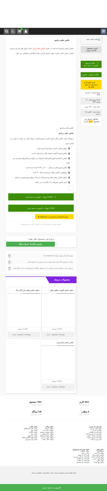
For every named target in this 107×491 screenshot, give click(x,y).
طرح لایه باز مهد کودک (94, 437)
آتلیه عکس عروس (96, 428)
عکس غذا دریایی (38, 48)
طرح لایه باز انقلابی (83, 460)
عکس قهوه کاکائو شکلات (29, 437)
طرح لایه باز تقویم (83, 455)
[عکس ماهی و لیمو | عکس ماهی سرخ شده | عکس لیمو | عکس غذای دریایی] (53, 19)
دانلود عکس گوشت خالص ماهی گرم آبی (58, 290)
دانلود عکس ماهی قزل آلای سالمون (26, 290)
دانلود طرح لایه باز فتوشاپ (80, 449)
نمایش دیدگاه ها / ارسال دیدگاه (30, 244)
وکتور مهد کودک (98, 462)
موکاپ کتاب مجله (48, 439)
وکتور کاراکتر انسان (98, 457)
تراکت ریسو (85, 453)
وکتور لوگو (100, 460)
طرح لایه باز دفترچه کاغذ (94, 434)
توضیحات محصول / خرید (56, 334)
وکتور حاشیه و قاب (98, 455)
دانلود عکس (33, 426)
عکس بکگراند (33, 432)
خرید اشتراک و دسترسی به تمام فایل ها (91, 84)
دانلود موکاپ (49, 426)
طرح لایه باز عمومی (95, 426)
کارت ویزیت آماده (96, 439)
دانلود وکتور (100, 449)
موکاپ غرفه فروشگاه (47, 436)
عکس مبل (34, 430)
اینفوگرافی (100, 451)
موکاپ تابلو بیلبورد (48, 434)
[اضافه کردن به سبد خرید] (44, 290)
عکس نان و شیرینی (31, 439)
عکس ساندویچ (32, 436)
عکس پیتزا (34, 434)
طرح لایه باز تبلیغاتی (95, 432)
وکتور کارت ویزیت (98, 458)
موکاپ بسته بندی (48, 430)
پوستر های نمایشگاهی (30, 428)
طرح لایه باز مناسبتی (82, 462)
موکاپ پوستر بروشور (47, 432)
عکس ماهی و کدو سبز (65, 342)
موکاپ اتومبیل (49, 428)
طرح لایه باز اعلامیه (83, 458)
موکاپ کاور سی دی (47, 437)
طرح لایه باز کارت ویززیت (81, 457)
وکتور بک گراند (99, 453)
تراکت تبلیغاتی (84, 451)
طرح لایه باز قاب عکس (94, 436)
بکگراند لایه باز (97, 430)
